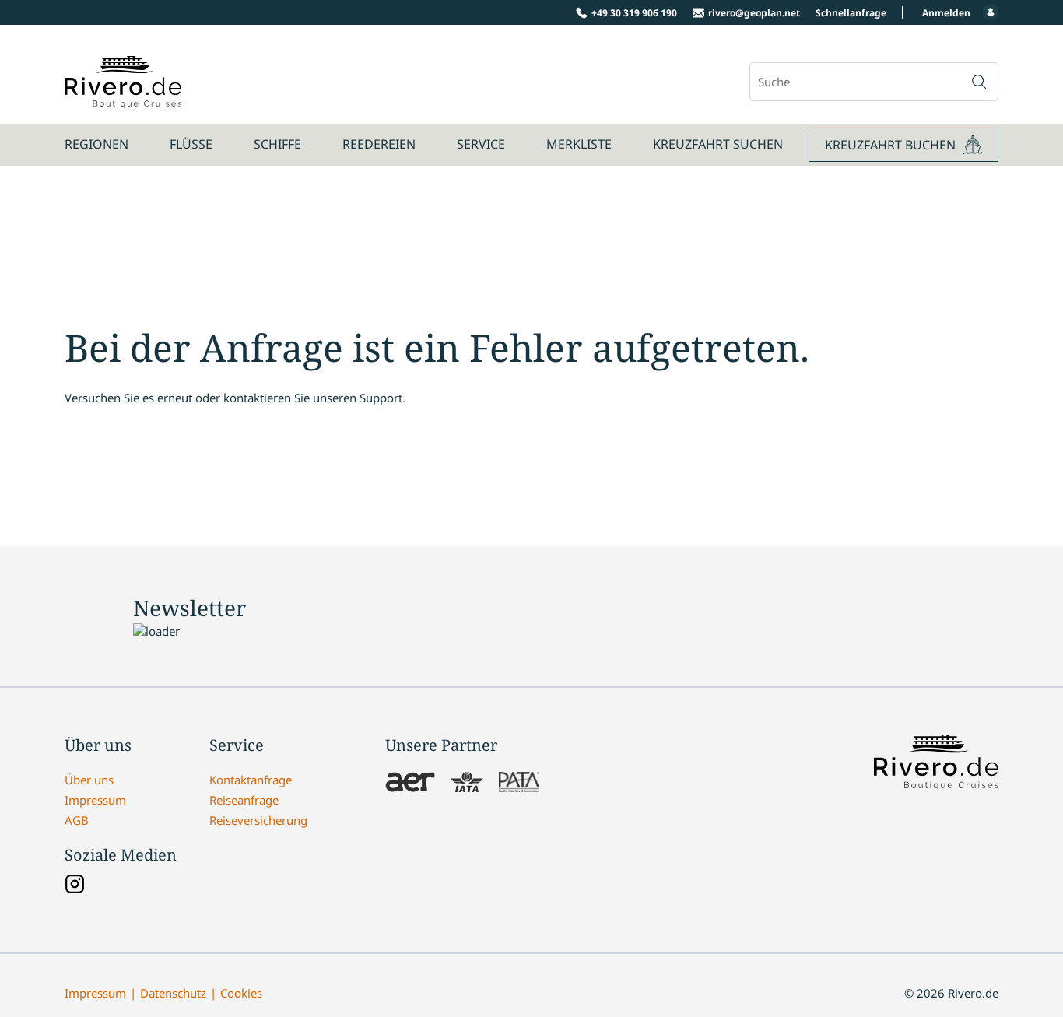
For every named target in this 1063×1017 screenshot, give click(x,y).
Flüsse (191, 144)
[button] (979, 81)
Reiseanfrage (244, 800)
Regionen (96, 144)
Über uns (89, 779)
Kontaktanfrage (250, 779)
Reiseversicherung (258, 820)
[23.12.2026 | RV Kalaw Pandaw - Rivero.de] (123, 99)
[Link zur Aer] (410, 783)
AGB (77, 820)
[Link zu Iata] (467, 783)
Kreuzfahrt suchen (718, 144)
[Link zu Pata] (519, 783)
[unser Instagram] (75, 885)
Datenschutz (173, 993)
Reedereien (379, 144)
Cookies (241, 993)
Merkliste (579, 144)
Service (481, 144)
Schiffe (277, 144)
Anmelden (946, 12)
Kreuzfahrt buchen (890, 144)
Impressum (95, 800)
